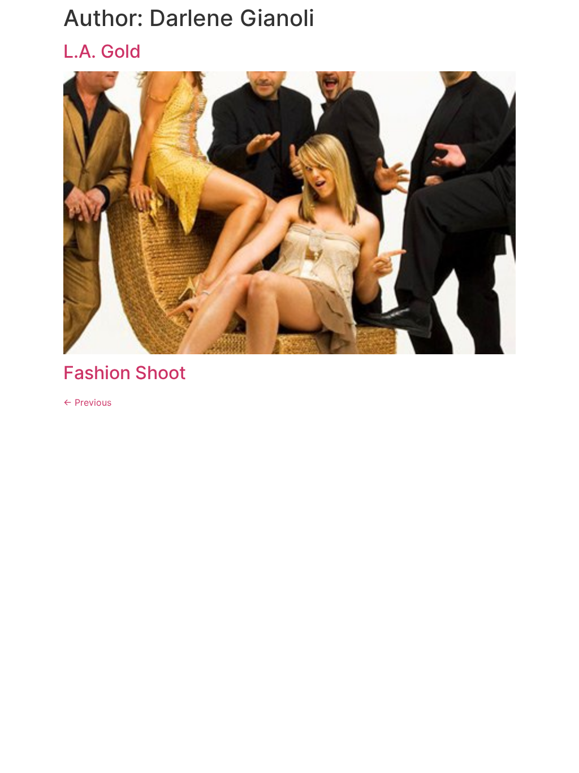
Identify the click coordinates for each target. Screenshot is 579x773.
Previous (87, 402)
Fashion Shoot (124, 373)
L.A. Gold (102, 51)
